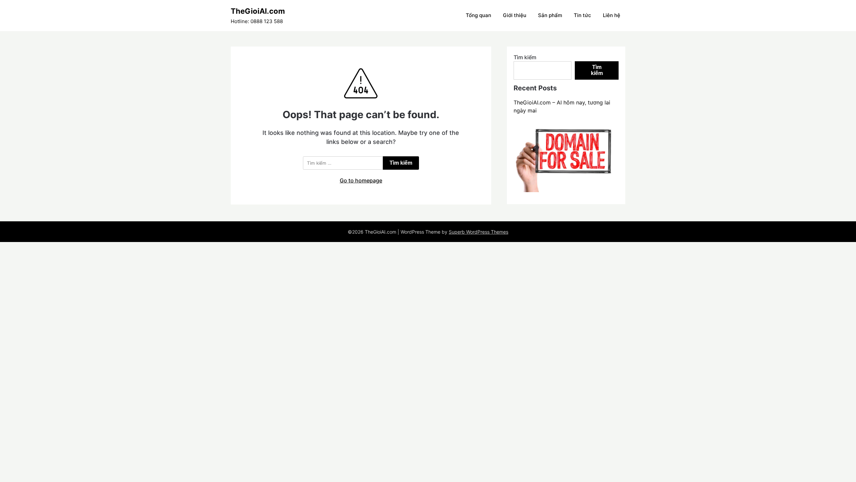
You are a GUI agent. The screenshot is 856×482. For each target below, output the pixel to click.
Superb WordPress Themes (478, 232)
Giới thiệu (514, 15)
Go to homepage (361, 180)
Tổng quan (478, 15)
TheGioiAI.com (258, 11)
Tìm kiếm (525, 57)
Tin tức (582, 15)
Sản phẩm (550, 15)
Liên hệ (611, 15)
